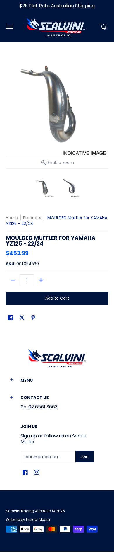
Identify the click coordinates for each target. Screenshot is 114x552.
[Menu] (9, 27)
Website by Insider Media (28, 519)
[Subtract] (13, 280)
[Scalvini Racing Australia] (55, 27)
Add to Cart (57, 298)
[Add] (41, 280)
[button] (103, 27)
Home (12, 218)
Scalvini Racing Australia (28, 510)
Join (84, 456)
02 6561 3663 (43, 406)
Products (32, 218)
